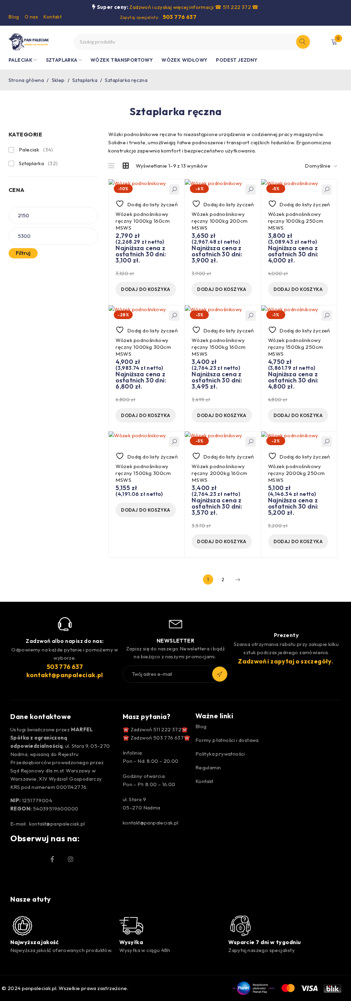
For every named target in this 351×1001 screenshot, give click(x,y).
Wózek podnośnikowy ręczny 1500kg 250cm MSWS (295, 347)
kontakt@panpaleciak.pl (64, 675)
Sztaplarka (84, 80)
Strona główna (26, 80)
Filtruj (23, 253)
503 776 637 (179, 17)
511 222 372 (237, 7)
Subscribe (219, 674)
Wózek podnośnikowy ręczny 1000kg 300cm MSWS (143, 347)
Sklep (58, 80)
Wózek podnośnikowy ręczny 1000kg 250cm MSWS (296, 221)
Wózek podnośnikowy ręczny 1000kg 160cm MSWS (143, 221)
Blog (14, 17)
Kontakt (53, 17)
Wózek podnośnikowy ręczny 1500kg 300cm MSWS (143, 473)
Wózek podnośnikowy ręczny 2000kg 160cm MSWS (219, 473)
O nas (31, 17)
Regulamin (208, 767)
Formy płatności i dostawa (227, 740)
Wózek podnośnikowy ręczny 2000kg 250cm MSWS (296, 473)
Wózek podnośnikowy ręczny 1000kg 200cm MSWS (219, 221)
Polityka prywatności (220, 753)
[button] (146, 289)
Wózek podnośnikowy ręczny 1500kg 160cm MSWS (218, 347)
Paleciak (36, 149)
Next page (237, 579)
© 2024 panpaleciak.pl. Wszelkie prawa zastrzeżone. (65, 988)
